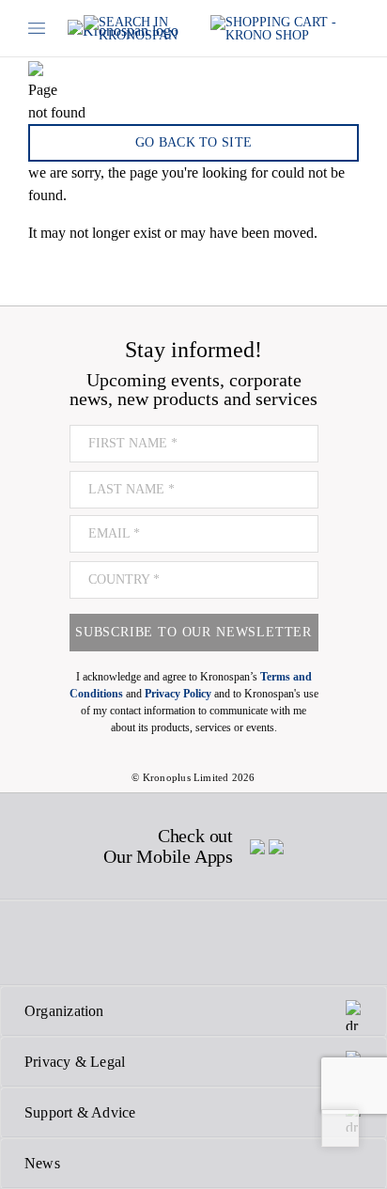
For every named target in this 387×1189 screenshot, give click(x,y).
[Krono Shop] (284, 28)
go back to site (194, 142)
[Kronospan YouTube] (242, 942)
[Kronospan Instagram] (141, 942)
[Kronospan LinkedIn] (294, 942)
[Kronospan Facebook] (42, 942)
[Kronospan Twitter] (89, 942)
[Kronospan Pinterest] (191, 942)
